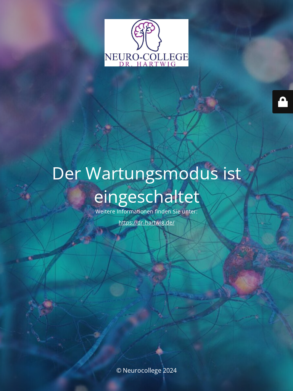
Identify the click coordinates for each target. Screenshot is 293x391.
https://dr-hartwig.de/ (146, 222)
